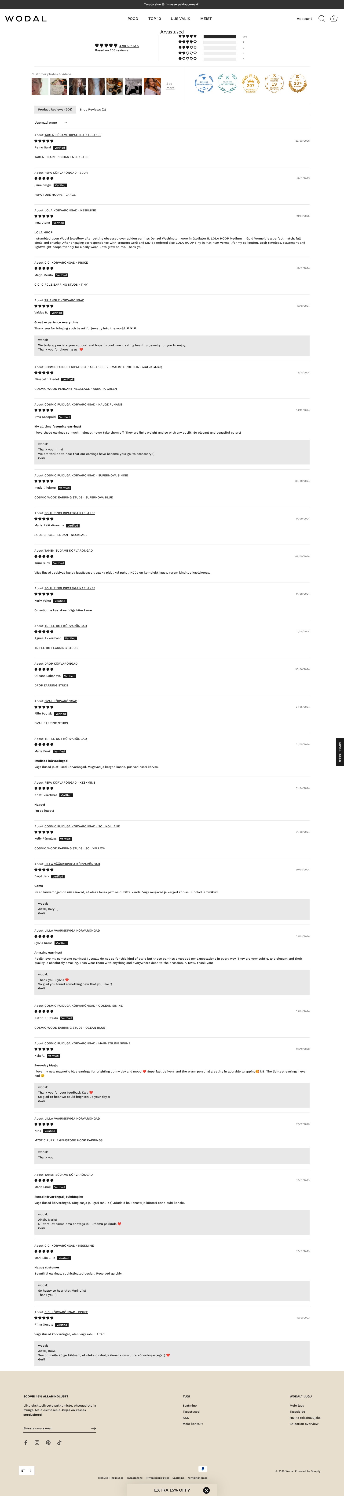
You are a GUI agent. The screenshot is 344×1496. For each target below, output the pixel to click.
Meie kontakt (193, 1424)
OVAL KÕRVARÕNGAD (60, 701)
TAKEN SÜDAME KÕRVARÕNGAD (68, 550)
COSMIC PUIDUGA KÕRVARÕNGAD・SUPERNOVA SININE (86, 475)
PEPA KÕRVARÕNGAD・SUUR (66, 172)
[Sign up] (93, 1428)
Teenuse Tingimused (111, 1477)
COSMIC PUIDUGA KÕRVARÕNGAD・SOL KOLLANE (82, 826)
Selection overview (304, 1424)
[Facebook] (25, 1442)
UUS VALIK (180, 18)
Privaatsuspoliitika (157, 1477)
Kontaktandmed (197, 1477)
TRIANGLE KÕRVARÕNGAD (64, 300)
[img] (117, 45)
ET (23, 1470)
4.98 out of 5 (129, 46)
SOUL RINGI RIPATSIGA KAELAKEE (69, 513)
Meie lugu (297, 1405)
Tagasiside (297, 1411)
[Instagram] (37, 1442)
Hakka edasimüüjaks (305, 1417)
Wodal (289, 1471)
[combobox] (27, 1470)
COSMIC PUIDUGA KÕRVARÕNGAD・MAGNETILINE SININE (87, 1043)
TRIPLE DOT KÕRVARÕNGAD (65, 626)
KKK (186, 1417)
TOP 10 (154, 18)
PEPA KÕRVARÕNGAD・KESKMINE (69, 782)
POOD (133, 18)
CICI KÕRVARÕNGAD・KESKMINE (69, 1245)
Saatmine (190, 1405)
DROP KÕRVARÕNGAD (60, 663)
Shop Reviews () (93, 109)
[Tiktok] (59, 1442)
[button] (188, 36)
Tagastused (191, 1411)
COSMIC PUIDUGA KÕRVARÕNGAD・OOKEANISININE (83, 1005)
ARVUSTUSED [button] (340, 752)
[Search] (322, 19)
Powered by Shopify (308, 1471)
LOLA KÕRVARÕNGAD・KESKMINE (70, 210)
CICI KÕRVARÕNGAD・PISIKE (66, 262)
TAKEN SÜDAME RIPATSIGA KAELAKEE (72, 135)
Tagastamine (135, 1477)
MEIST (206, 18)
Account (304, 18)
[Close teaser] (206, 1490)
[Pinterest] (48, 1442)
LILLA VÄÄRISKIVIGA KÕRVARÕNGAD (72, 864)
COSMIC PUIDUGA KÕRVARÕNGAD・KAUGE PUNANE (83, 404)
